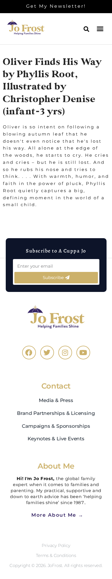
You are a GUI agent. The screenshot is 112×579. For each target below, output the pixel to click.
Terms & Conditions (56, 555)
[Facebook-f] (29, 352)
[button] (101, 28)
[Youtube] (83, 352)
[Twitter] (47, 352)
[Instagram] (65, 352)
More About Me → (57, 515)
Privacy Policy (56, 545)
